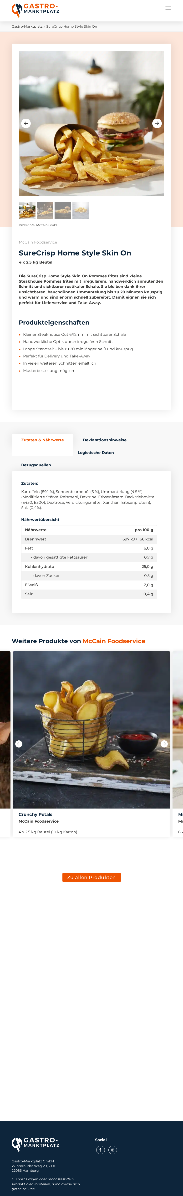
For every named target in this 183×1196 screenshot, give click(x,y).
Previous (26, 123)
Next (157, 123)
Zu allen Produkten (91, 877)
